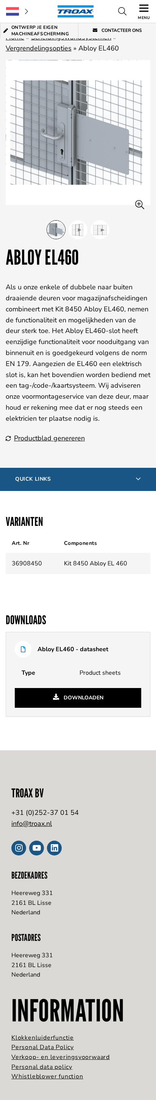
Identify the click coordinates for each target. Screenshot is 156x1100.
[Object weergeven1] (78, 230)
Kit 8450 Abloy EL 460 (95, 563)
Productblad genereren (49, 438)
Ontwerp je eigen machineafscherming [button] (40, 30)
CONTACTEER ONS (121, 30)
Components (80, 543)
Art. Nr (20, 543)
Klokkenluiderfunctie (42, 1038)
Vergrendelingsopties (39, 48)
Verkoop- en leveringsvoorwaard (60, 1057)
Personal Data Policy (42, 1047)
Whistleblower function (47, 1076)
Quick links (33, 479)
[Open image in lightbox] (139, 205)
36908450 (27, 563)
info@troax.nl (31, 823)
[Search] (122, 11)
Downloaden (82, 697)
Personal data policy (41, 1067)
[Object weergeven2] (100, 230)
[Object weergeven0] (56, 230)
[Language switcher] (17, 11)
